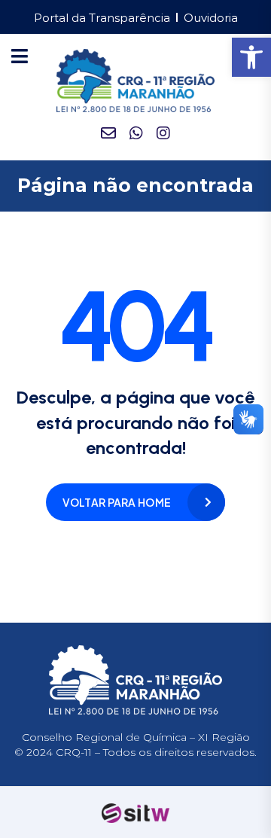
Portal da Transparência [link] (102, 18)
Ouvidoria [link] (211, 18)
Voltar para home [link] (116, 502)
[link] (251, 57)
